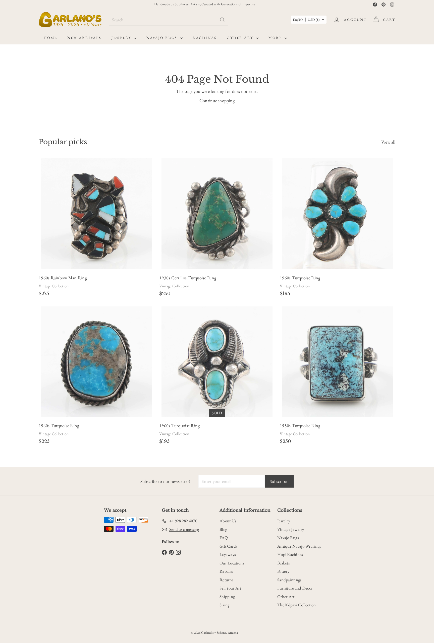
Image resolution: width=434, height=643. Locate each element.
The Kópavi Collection (296, 605)
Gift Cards (228, 546)
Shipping (227, 596)
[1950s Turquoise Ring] (337, 376)
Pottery (283, 571)
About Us (228, 521)
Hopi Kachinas (290, 554)
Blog (223, 529)
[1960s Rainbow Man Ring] (96, 228)
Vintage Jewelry (290, 529)
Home (50, 37)
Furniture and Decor (295, 588)
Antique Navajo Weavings (299, 546)
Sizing (225, 605)
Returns (226, 580)
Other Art (241, 37)
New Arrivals (84, 37)
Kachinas (205, 37)
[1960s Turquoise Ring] (337, 228)
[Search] (222, 20)
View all (388, 142)
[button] (309, 20)
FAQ (224, 537)
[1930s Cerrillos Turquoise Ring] (217, 228)
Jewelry (122, 37)
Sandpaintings (289, 580)
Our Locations (232, 563)
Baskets (283, 563)
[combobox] (168, 20)
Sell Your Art (230, 588)
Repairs (226, 571)
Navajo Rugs (162, 37)
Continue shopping (217, 100)
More (275, 37)
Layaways (228, 554)
